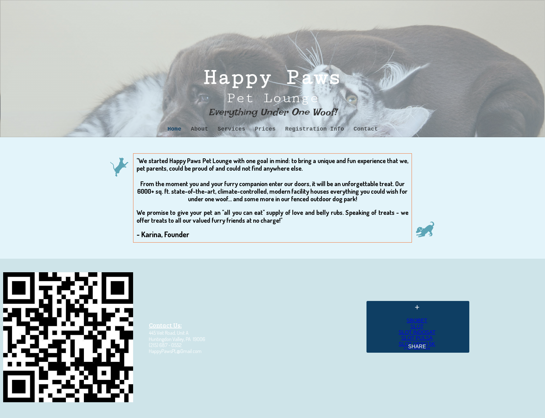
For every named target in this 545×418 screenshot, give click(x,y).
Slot (417, 326)
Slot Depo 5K (417, 344)
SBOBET (417, 320)
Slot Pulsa (417, 338)
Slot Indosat (417, 332)
